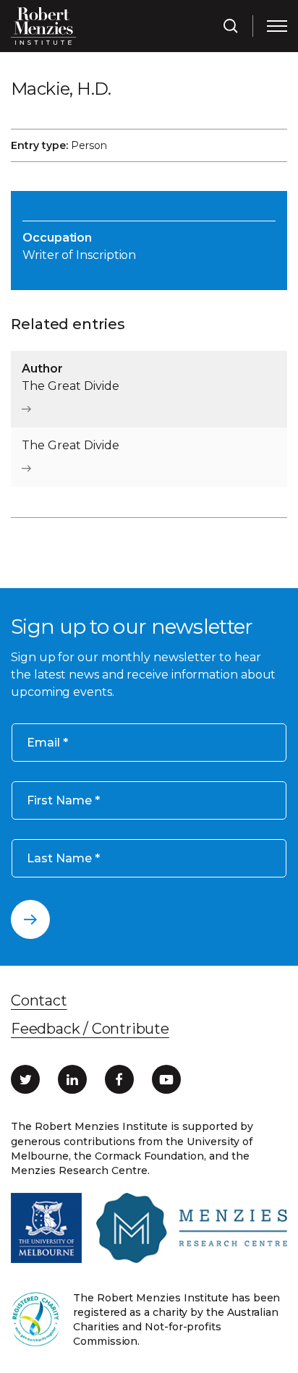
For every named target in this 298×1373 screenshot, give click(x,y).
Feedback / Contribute (90, 1028)
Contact (39, 1000)
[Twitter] (25, 1079)
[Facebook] (119, 1079)
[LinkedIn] (72, 1079)
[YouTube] (166, 1079)
